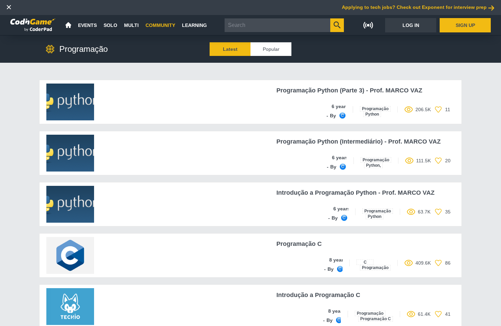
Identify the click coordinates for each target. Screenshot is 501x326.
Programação (375, 108)
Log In (411, 25)
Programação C (375, 318)
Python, (373, 165)
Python (372, 114)
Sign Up (465, 25)
